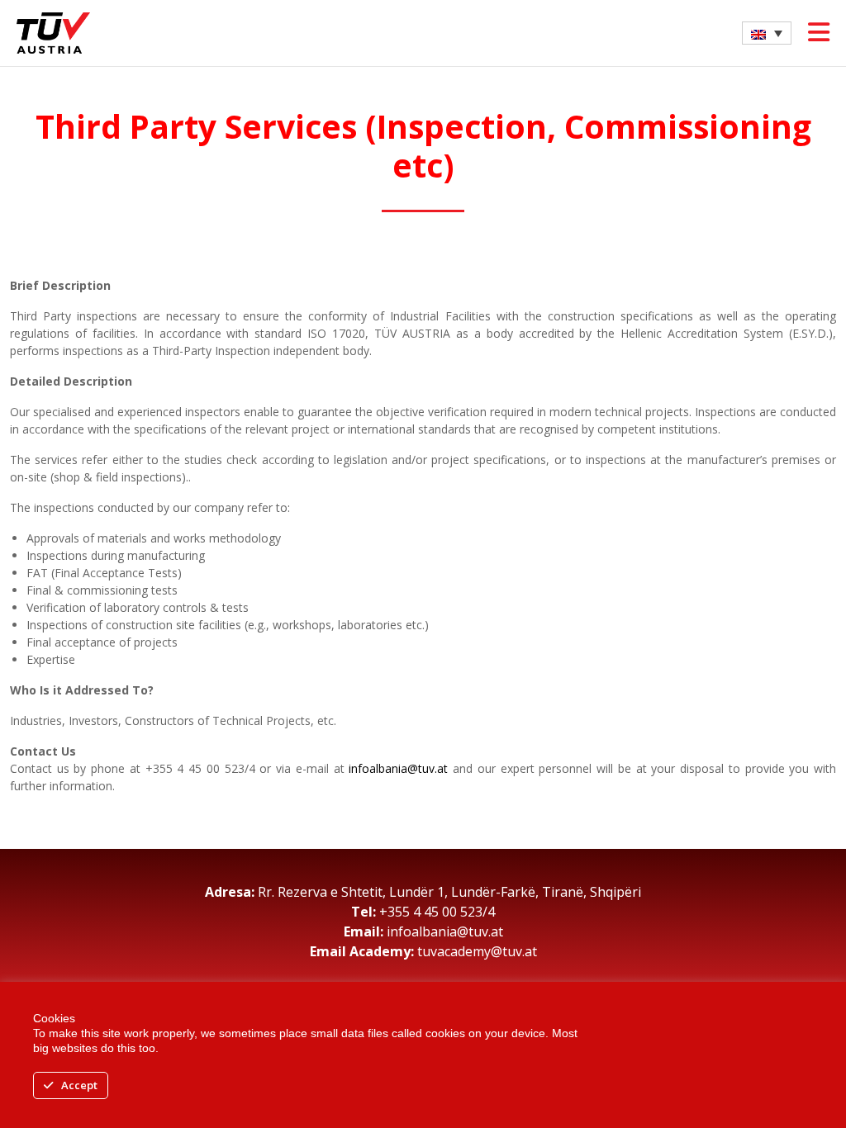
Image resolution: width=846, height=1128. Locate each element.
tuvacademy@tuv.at (477, 951)
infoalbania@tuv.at (398, 768)
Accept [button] (79, 1085)
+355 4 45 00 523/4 (437, 912)
